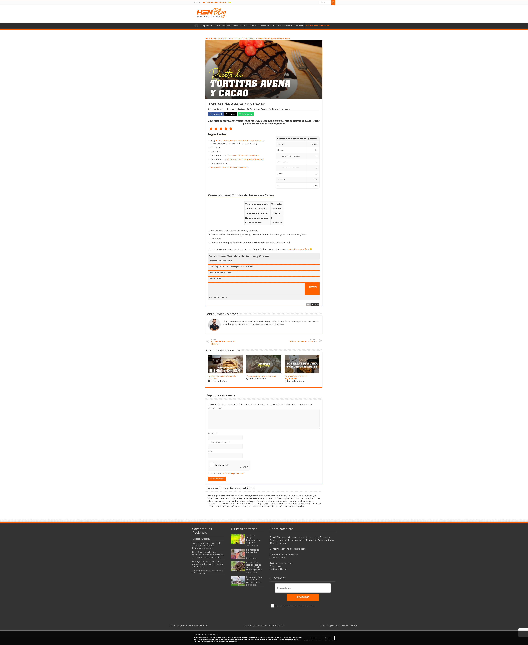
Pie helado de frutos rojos (252, 551)
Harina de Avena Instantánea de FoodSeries (238, 140)
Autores (197, 2)
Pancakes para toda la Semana (261, 376)
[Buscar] (333, 2)
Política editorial (278, 569)
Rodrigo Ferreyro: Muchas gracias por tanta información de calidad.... (207, 564)
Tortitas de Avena (246, 38)
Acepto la (228, 473)
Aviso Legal (275, 566)
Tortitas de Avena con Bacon (303, 340)
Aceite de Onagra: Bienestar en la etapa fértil (253, 539)
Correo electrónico (218, 442)
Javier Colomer (218, 109)
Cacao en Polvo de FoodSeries (243, 155)
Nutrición (219, 26)
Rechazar (328, 638)
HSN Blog (210, 38)
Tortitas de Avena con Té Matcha (222, 341)
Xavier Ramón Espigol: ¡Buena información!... (207, 571)
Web (210, 451)
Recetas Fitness (265, 26)
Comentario (215, 408)
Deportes (206, 26)
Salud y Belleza (247, 26)
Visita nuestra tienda (216, 2)
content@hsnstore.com (292, 548)
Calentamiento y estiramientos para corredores (254, 579)
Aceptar (313, 638)
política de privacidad (233, 473)
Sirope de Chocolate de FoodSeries (229, 167)
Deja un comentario (281, 109)
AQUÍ (241, 639)
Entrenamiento (283, 26)
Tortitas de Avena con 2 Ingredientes (296, 377)
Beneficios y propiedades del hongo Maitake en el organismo (254, 566)
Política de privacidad (281, 563)
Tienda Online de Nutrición (284, 554)
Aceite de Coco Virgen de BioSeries (245, 159)
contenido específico (298, 249)
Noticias (298, 26)
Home (196, 25)
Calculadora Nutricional (318, 26)
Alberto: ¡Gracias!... (201, 538)
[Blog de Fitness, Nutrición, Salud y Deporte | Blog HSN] (212, 13)
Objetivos (231, 26)
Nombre (213, 433)
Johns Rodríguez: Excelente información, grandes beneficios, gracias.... (206, 545)
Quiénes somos (278, 557)
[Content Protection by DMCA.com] (313, 304)
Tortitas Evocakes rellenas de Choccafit (222, 377)
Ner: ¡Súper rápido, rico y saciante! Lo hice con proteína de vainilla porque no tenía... (208, 554)
